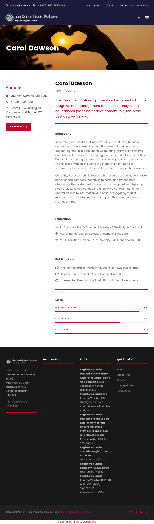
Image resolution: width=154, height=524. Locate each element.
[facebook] (7, 88)
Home (88, 5)
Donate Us (112, 5)
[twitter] (19, 88)
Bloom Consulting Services (76, 511)
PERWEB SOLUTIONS (84, 522)
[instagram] (147, 512)
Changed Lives (127, 5)
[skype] (15, 88)
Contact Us (142, 5)
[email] (131, 512)
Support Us (99, 5)
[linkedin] (11, 88)
